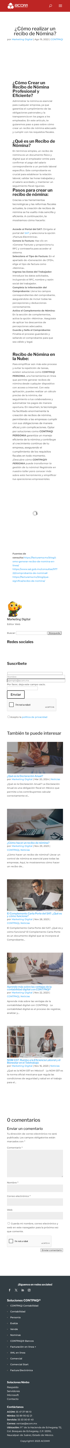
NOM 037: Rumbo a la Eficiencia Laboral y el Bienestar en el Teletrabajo (33, 1061)
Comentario (15, 1147)
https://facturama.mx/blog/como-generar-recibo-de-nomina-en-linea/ (34, 561)
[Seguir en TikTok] (44, 653)
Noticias (55, 779)
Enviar (16, 694)
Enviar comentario (52, 1250)
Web (10, 1209)
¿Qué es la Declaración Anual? (25, 776)
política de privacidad (34, 717)
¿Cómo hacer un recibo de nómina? (28, 842)
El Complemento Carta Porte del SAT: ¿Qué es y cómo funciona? (34, 915)
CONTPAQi (57, 39)
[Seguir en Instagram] (25, 653)
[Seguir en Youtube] (51, 653)
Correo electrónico (19, 1196)
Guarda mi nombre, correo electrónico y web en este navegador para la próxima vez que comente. (32, 1227)
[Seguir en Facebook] (18, 653)
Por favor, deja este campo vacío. (26, 684)
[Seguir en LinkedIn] (38, 653)
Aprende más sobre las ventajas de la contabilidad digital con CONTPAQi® (29, 988)
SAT (27, 233)
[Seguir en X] (31, 653)
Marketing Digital (22, 39)
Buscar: (11, 633)
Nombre (12, 1182)
